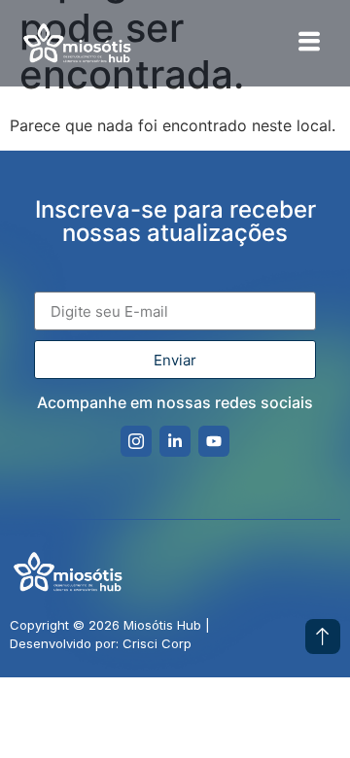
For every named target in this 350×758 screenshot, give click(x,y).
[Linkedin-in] (175, 441)
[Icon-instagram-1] (136, 441)
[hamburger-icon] (309, 43)
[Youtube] (213, 441)
